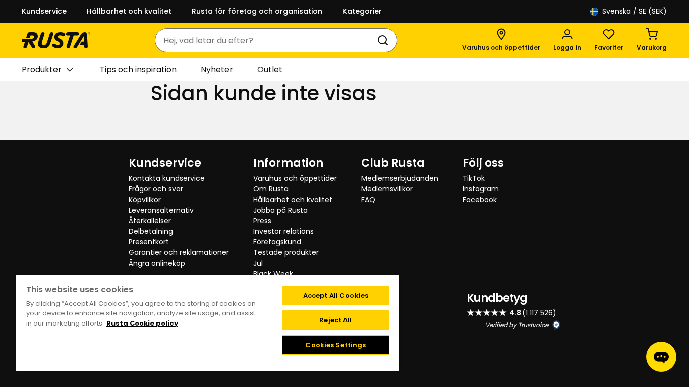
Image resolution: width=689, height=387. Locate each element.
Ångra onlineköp (157, 263)
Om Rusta (271, 189)
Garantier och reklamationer (179, 252)
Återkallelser (150, 221)
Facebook (480, 200)
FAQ (368, 200)
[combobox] (266, 40)
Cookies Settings (335, 345)
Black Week (273, 274)
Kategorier (362, 11)
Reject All (335, 320)
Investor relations (283, 231)
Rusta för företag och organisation (257, 11)
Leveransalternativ (161, 210)
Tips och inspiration (138, 69)
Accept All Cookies (335, 295)
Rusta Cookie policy (142, 323)
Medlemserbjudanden (399, 178)
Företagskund (277, 242)
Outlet (269, 69)
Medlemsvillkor (387, 189)
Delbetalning (151, 231)
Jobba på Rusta (280, 210)
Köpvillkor (145, 200)
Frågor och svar (156, 189)
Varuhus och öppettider (295, 178)
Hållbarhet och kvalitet (129, 11)
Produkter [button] (42, 69)
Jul (258, 263)
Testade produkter (286, 252)
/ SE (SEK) (634, 11)
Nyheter (217, 69)
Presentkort (149, 242)
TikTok (474, 178)
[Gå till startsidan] (56, 40)
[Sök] (385, 40)
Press (262, 221)
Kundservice (44, 11)
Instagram (481, 189)
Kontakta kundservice (167, 178)
